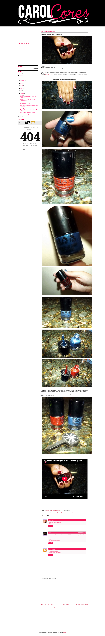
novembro (22, 81)
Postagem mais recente (47, 604)
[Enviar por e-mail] (63, 510)
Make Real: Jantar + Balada (25, 102)
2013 (21, 78)
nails (71, 512)
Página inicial (65, 604)
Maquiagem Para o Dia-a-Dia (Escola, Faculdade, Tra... (27, 100)
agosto (21, 85)
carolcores (48, 512)
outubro (22, 83)
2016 (21, 73)
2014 (21, 77)
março (21, 91)
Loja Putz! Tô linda (49, 74)
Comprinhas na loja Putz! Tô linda (27, 103)
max (69, 512)
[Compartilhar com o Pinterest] (69, 510)
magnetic (58, 512)
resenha (79, 512)
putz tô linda (74, 512)
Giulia (49, 532)
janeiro (21, 95)
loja (55, 512)
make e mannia (51, 549)
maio (21, 88)
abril (21, 90)
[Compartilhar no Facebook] (67, 510)
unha (85, 512)
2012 (21, 116)
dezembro (22, 80)
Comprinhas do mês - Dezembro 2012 (27, 112)
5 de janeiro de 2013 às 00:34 (82, 532)
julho (21, 86)
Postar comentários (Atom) (49, 607)
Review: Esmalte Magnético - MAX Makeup (28, 114)
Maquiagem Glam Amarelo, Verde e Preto (28, 108)
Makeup (66, 512)
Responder (50, 526)
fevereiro (22, 93)
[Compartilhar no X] (66, 510)
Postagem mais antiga (82, 604)
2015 (21, 75)
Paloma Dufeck (51, 520)
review (82, 512)
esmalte (52, 512)
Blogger (64, 632)
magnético (62, 512)
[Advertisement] (64, 593)
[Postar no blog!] (65, 510)
